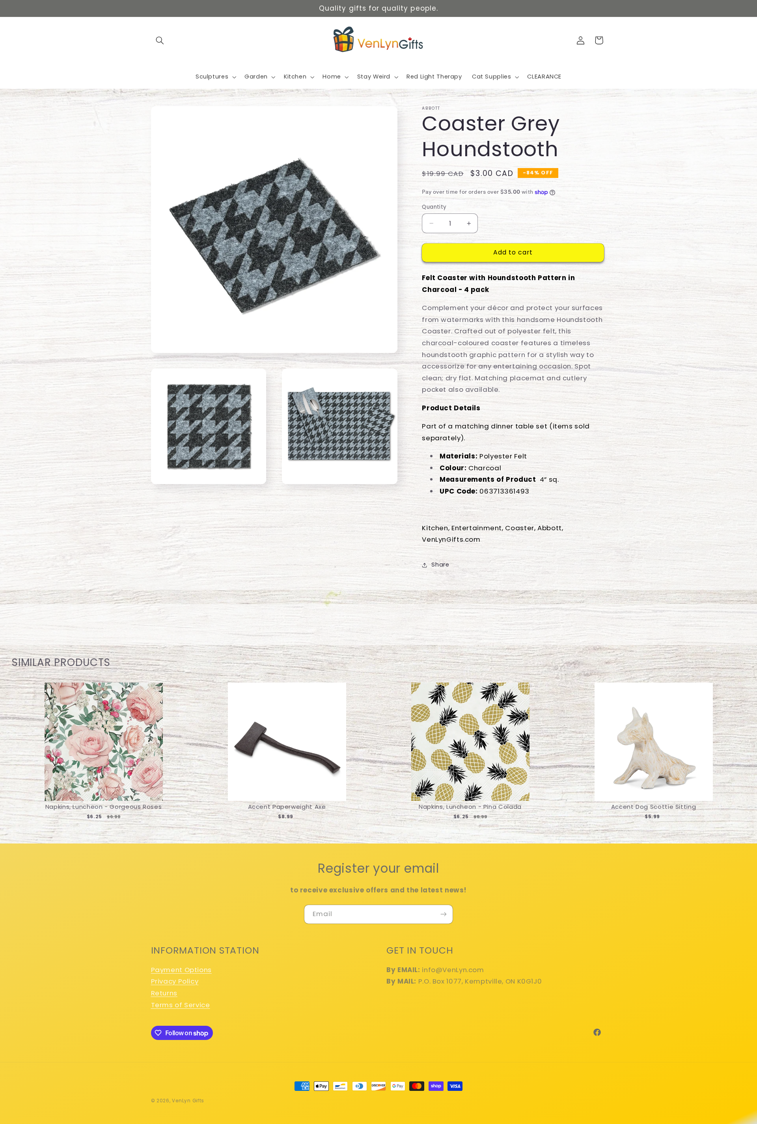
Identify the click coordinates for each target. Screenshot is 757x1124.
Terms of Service (180, 1005)
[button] (160, 40)
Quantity (434, 207)
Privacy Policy (175, 981)
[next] (737, 759)
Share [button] (440, 565)
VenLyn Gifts (188, 1101)
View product (103, 749)
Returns (164, 993)
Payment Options (181, 969)
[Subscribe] (443, 914)
